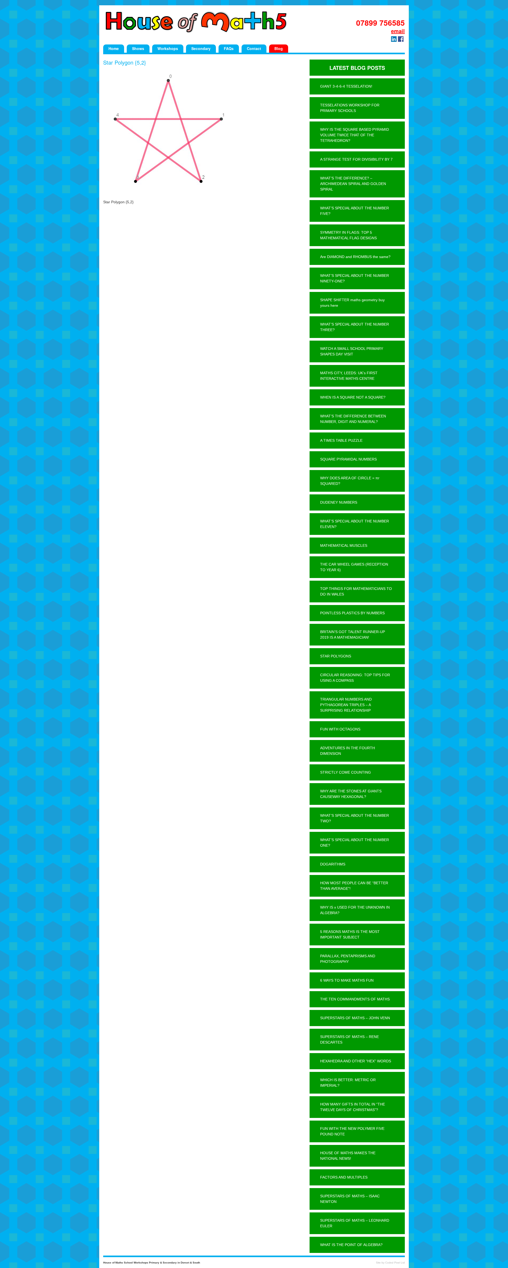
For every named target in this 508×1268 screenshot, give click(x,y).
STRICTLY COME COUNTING (345, 772)
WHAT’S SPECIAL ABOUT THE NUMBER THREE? (354, 327)
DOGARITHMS (332, 864)
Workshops (167, 48)
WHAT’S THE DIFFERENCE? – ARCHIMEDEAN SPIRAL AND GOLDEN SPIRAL (353, 183)
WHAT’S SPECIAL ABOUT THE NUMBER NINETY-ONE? (354, 278)
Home (113, 48)
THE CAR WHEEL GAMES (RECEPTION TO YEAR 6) (354, 567)
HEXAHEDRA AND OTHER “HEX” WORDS (355, 1061)
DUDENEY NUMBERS (338, 502)
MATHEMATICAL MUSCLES (343, 545)
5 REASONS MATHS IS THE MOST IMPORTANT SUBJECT (350, 934)
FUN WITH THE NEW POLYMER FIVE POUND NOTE (352, 1131)
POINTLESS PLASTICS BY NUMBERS (352, 613)
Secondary (201, 48)
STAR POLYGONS (335, 656)
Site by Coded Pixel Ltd (390, 1262)
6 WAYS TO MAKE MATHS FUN (347, 980)
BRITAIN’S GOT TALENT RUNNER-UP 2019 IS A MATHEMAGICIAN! (352, 634)
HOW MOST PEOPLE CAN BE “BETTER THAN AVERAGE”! (354, 886)
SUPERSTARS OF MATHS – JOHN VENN (355, 1018)
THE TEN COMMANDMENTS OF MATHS (355, 999)
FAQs (229, 48)
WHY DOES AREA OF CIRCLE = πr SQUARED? (349, 481)
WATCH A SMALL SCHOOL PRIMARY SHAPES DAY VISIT (351, 351)
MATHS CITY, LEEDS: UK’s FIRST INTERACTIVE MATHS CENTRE (349, 376)
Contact (254, 48)
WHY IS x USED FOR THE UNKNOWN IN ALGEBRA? (355, 910)
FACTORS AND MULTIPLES (344, 1177)
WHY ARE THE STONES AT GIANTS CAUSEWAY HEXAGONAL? (351, 794)
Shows (138, 48)
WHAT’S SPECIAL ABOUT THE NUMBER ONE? (354, 842)
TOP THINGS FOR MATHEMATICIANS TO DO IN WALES (356, 591)
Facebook (400, 39)
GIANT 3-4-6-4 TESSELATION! (346, 86)
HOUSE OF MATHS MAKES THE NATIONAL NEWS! (347, 1156)
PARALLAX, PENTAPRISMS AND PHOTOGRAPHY (347, 959)
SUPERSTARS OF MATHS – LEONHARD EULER (354, 1223)
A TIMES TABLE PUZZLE (341, 440)
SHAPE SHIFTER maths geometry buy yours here (352, 303)
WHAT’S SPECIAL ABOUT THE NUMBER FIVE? (354, 211)
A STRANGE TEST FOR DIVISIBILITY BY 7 (356, 159)
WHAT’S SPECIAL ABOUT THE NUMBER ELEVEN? (354, 524)
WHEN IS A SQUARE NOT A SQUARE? (352, 397)
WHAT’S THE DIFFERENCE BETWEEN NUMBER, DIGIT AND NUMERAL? (353, 419)
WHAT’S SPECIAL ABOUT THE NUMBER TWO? (354, 818)
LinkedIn (394, 39)
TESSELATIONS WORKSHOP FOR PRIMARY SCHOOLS (349, 108)
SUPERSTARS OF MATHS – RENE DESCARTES (349, 1039)
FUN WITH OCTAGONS (340, 729)
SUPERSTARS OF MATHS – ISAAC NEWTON (350, 1199)
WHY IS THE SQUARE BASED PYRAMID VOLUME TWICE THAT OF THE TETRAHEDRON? (354, 135)
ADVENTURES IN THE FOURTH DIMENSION (347, 751)
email (398, 31)
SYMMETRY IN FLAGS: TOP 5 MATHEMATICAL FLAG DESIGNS (348, 235)
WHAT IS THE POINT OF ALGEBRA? (351, 1245)
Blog (278, 48)
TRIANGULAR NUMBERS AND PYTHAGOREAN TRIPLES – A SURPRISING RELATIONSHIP (346, 704)
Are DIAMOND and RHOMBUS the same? (355, 257)
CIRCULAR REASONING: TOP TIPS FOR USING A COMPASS (355, 678)
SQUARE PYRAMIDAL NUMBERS (348, 459)
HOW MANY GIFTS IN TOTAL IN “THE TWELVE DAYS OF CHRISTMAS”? (352, 1107)
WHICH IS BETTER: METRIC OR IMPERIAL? (348, 1082)
